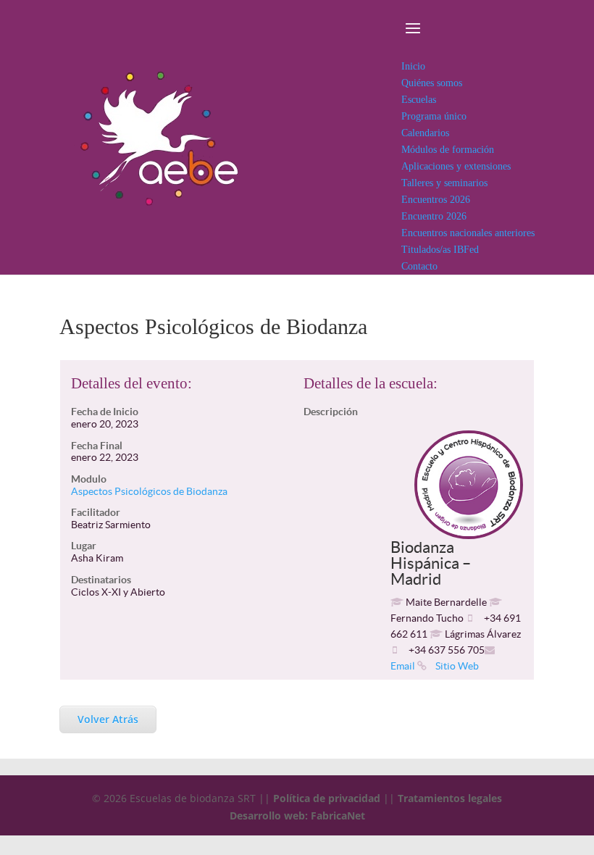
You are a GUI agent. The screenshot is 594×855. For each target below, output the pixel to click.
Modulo (88, 479)
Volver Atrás (108, 719)
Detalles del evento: (131, 383)
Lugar (83, 545)
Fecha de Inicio (104, 411)
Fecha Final (96, 445)
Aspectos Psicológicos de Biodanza (149, 491)
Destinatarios (101, 579)
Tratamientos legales (450, 798)
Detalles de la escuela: (371, 383)
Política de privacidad (326, 798)
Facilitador (95, 512)
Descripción (331, 411)
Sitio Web (456, 666)
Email (402, 666)
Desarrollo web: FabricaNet (297, 815)
